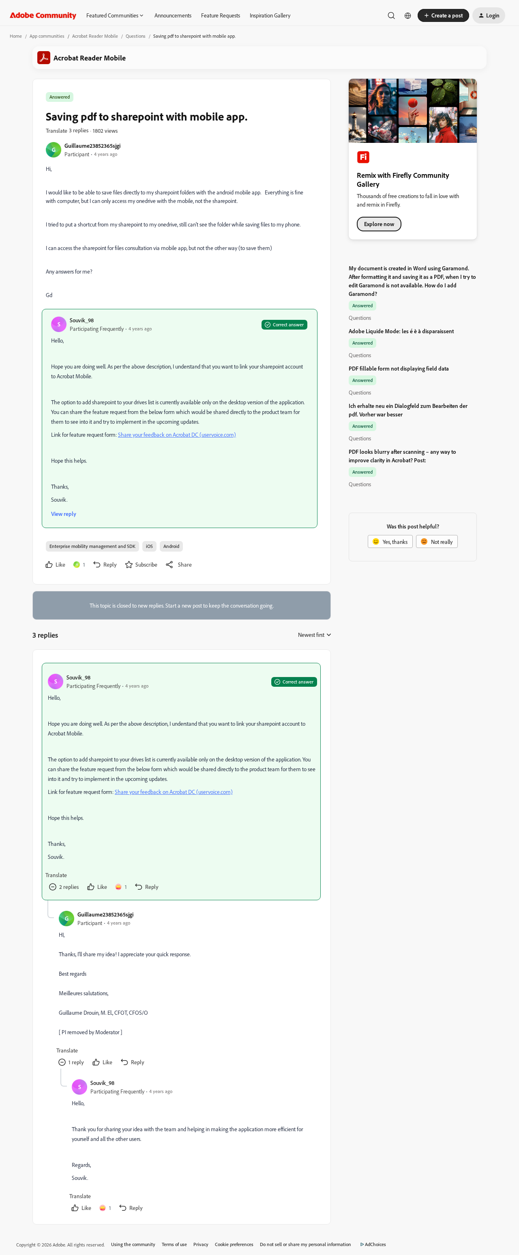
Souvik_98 (82, 320)
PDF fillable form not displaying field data (399, 368)
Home (16, 36)
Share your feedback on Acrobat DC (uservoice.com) (177, 434)
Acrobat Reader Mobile (95, 36)
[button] (443, 15)
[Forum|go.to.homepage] (43, 15)
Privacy (200, 1244)
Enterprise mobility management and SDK (92, 546)
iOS (149, 546)
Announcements (172, 15)
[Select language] (407, 15)
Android (171, 546)
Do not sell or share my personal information (305, 1244)
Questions (136, 36)
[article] (181, 781)
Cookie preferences (234, 1244)
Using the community (133, 1244)
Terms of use (174, 1244)
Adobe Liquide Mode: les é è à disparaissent (401, 331)
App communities (47, 36)
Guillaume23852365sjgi (92, 145)
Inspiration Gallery (270, 15)
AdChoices (375, 1244)
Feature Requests (220, 15)
